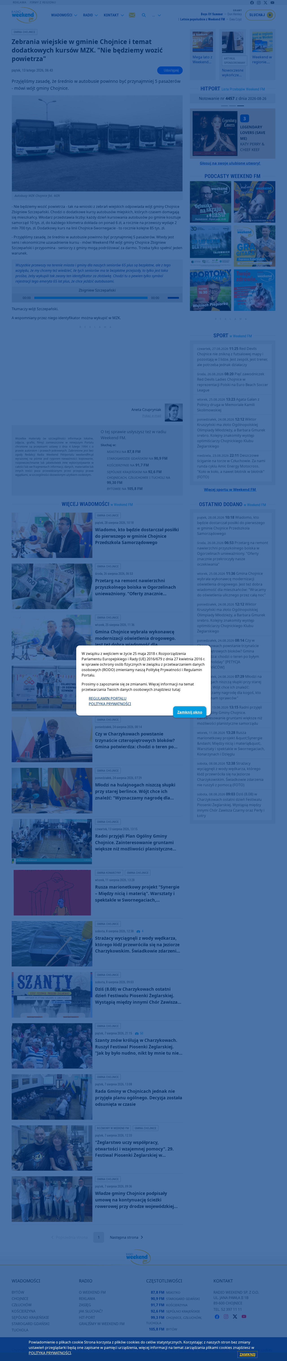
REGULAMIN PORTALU (107, 698)
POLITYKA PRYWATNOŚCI (110, 703)
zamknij (247, 1354)
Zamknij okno (189, 712)
